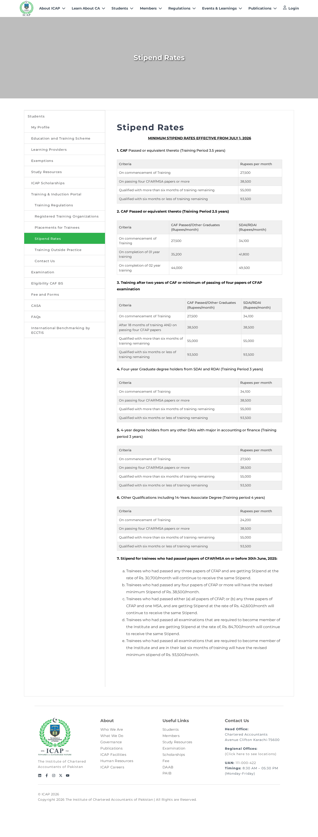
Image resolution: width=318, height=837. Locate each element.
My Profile (40, 127)
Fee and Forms (45, 294)
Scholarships (173, 754)
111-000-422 (246, 763)
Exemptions (42, 161)
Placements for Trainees (57, 227)
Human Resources (116, 761)
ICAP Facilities (113, 754)
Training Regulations (54, 205)
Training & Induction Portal (56, 194)
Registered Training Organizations (66, 216)
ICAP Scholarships (48, 183)
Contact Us (45, 261)
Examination (42, 272)
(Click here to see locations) (251, 754)
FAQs (36, 317)
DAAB (167, 767)
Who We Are (111, 729)
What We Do (111, 735)
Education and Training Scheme (61, 138)
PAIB (166, 773)
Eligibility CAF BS (47, 283)
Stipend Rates (48, 239)
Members (170, 735)
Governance (111, 742)
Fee (165, 761)
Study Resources (46, 172)
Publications (111, 748)
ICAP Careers (112, 767)
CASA (36, 306)
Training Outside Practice (58, 250)
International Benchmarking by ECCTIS (60, 330)
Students (36, 116)
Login (293, 8)
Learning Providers (49, 149)
